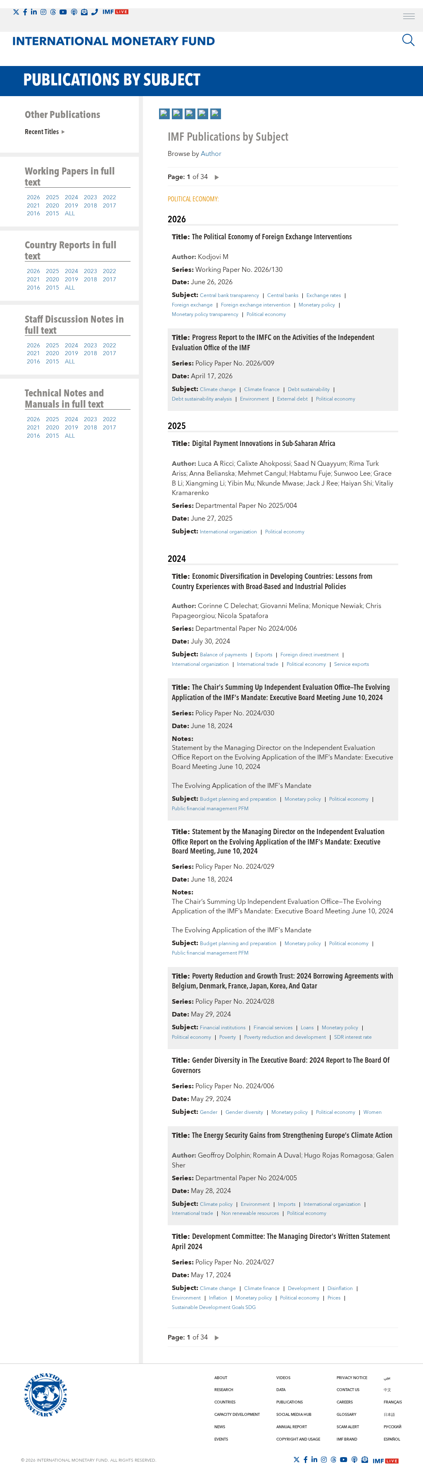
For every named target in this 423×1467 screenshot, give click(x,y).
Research (223, 1390)
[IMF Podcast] (74, 12)
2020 (52, 206)
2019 (71, 206)
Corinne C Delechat (227, 606)
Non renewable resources (250, 1213)
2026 (33, 198)
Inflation (218, 1298)
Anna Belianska (212, 473)
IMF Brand (347, 1439)
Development (303, 1288)
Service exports (351, 664)
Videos (283, 1378)
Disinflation (340, 1288)
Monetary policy (317, 305)
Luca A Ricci (216, 463)
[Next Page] (214, 177)
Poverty (227, 1037)
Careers (345, 1402)
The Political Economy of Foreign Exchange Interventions (272, 236)
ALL (70, 214)
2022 (109, 198)
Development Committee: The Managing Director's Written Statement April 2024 (281, 1241)
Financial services (273, 1028)
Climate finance (262, 389)
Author (211, 154)
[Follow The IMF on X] (16, 12)
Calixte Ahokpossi (264, 463)
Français (393, 1402)
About (220, 1378)
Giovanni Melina (284, 606)
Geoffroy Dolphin (224, 1155)
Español (392, 1439)
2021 (33, 206)
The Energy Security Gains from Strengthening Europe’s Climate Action (292, 1134)
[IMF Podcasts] (354, 1459)
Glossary (346, 1414)
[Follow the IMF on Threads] (53, 12)
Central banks (282, 295)
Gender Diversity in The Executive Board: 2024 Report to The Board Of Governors (281, 1064)
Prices (334, 1298)
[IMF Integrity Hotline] (94, 12)
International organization (228, 532)
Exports (263, 655)
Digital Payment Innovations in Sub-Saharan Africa (263, 442)
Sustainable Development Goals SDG (214, 1307)
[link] (164, 113)
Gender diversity (244, 1112)
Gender (208, 1112)
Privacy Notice (352, 1378)
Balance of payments (223, 655)
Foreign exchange (192, 305)
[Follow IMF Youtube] (63, 12)
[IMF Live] (386, 1460)
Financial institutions (222, 1028)
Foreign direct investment (309, 655)
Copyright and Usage (298, 1439)
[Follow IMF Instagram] (43, 12)
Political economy (266, 314)
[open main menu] (409, 17)
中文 (387, 1390)
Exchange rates (324, 295)
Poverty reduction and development (285, 1037)
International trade (257, 664)
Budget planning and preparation (238, 799)
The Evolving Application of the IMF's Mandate (241, 786)
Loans (307, 1028)
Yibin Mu (241, 483)
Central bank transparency (229, 295)
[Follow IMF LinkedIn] (34, 12)
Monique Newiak (337, 606)
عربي (387, 1378)
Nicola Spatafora (243, 616)
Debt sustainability (309, 389)
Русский (393, 1427)
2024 (71, 198)
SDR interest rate (353, 1037)
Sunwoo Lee (352, 473)
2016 (33, 214)
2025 (52, 198)
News (219, 1427)
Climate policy (216, 1204)
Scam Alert (348, 1427)
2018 (90, 206)
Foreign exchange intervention (255, 305)
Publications (289, 1402)
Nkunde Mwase (280, 483)
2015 (52, 214)
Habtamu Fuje (310, 473)
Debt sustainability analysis (202, 399)
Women (373, 1112)
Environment (254, 399)
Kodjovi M (213, 257)
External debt (292, 399)
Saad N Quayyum (320, 463)
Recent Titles (42, 131)
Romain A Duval (277, 1155)
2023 (90, 198)
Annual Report (291, 1427)
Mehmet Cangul (262, 473)
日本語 (389, 1414)
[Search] (408, 40)
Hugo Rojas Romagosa (338, 1155)
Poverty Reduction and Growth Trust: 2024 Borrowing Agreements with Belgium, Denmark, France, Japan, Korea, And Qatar (282, 980)
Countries (224, 1402)
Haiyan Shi (356, 483)
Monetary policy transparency (205, 314)
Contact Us (348, 1390)
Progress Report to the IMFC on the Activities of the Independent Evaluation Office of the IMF (273, 342)
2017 (109, 206)
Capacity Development (237, 1414)
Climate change (218, 389)
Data (280, 1390)
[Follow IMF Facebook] (25, 12)
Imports (286, 1204)
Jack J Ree (322, 483)
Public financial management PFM (210, 809)
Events (221, 1439)
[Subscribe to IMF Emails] (84, 12)
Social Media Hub (293, 1414)
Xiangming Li (205, 483)
